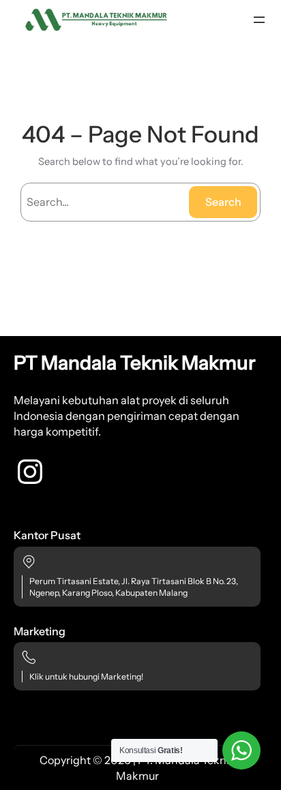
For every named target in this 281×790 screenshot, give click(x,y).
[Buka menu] (259, 20)
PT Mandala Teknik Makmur (135, 362)
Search (223, 202)
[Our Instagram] (30, 471)
